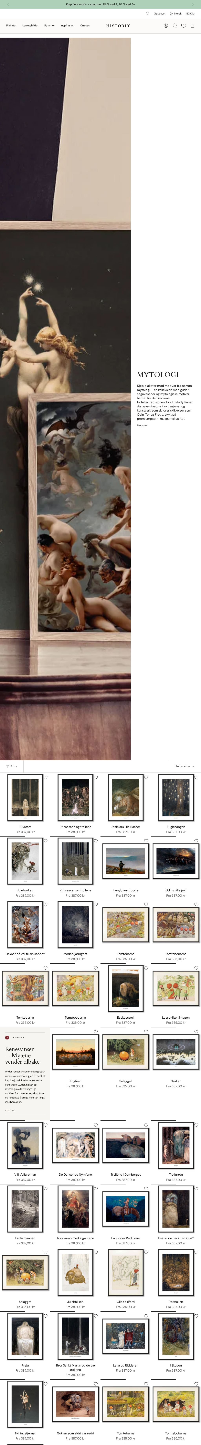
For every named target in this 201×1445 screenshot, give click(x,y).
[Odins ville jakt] (176, 861)
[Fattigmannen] (25, 1209)
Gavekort (159, 13)
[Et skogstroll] (125, 988)
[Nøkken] (176, 1052)
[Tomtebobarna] (176, 925)
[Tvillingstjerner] (25, 1404)
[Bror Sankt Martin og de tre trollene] (75, 1336)
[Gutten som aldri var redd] (75, 1404)
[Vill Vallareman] (25, 1145)
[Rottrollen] (176, 1273)
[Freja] (25, 1336)
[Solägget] (25, 1273)
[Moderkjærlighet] (75, 925)
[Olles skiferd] (125, 1273)
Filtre (13, 766)
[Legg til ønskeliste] (45, 777)
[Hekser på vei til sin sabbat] (25, 925)
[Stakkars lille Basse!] (125, 798)
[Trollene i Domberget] (125, 1145)
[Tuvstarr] (25, 798)
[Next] (193, 4)
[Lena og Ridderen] (125, 1336)
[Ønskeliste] (183, 25)
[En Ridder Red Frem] (125, 1209)
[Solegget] (125, 1052)
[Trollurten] (176, 1145)
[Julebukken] (25, 861)
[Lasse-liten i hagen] (176, 988)
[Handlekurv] (192, 25)
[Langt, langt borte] (125, 861)
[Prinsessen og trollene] (75, 798)
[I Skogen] (176, 1336)
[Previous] (8, 4)
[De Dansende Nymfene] (75, 1145)
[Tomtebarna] (125, 925)
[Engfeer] (75, 1052)
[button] (11, 26)
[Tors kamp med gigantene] (75, 1209)
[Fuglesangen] (176, 798)
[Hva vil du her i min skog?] (176, 1209)
